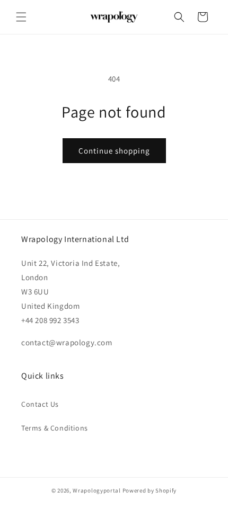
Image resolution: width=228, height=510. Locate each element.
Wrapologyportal (97, 490)
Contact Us (40, 404)
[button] (21, 17)
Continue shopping (114, 151)
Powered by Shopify (149, 490)
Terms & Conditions (54, 428)
